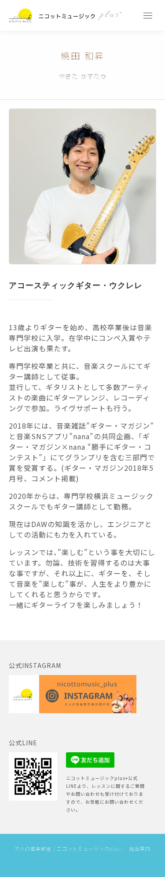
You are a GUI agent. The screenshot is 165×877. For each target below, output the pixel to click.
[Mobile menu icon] (147, 15)
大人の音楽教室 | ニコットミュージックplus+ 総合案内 (82, 848)
